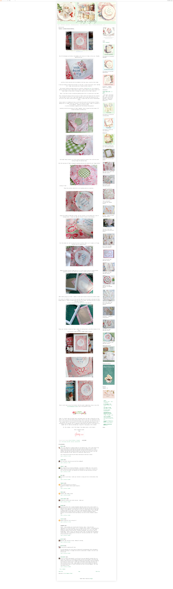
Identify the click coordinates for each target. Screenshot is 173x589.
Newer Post (61, 571)
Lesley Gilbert (63, 498)
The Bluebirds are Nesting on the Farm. (108, 413)
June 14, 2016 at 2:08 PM (65, 535)
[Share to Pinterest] (85, 440)
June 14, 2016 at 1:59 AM (65, 501)
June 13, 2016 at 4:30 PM (65, 479)
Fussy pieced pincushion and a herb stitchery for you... (108, 418)
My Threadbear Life (107, 404)
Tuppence (62, 483)
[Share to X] (84, 440)
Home (59, 24)
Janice (105, 400)
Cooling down (106, 410)
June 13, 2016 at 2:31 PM (65, 471)
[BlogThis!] (83, 440)
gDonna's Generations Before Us (108, 424)
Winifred (62, 545)
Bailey (62, 446)
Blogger (91, 578)
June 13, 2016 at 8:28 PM (65, 495)
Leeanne (62, 459)
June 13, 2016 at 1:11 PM (65, 462)
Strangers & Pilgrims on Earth (108, 421)
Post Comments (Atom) (68, 573)
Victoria (62, 518)
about (104, 24)
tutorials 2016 (77, 441)
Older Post (98, 571)
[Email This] (82, 440)
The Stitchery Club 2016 (66, 441)
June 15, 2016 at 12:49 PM (66, 566)
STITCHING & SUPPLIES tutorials (97, 24)
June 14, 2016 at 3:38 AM (65, 515)
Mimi (61, 475)
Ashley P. (62, 466)
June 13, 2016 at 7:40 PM (65, 488)
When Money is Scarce (108, 408)
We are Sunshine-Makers (108, 422)
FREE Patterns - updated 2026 (65, 24)
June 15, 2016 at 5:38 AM (65, 553)
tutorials (90, 24)
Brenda (62, 505)
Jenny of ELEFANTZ (107, 416)
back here (89, 88)
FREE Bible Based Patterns (75, 24)
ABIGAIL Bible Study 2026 (84, 24)
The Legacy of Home (107, 407)
